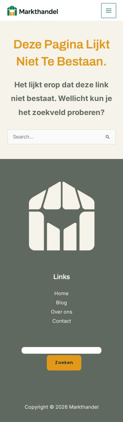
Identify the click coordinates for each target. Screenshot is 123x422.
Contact (61, 321)
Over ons (61, 312)
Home (61, 293)
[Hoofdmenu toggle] (108, 10)
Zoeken (64, 362)
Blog (61, 303)
